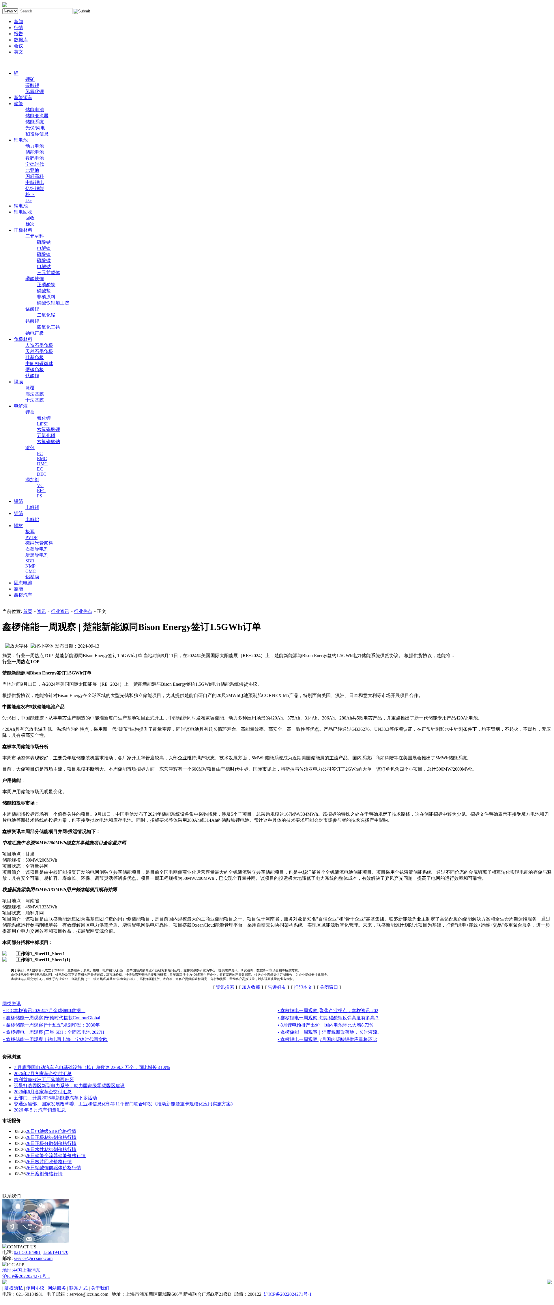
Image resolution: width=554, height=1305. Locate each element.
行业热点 (83, 611)
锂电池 (21, 139)
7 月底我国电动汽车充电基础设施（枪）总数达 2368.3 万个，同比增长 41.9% (92, 1067)
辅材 (18, 525)
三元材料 (34, 236)
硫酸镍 (44, 254)
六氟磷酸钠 (48, 441)
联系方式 (78, 1288)
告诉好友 (277, 987)
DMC (42, 463)
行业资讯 (60, 611)
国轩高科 (34, 176)
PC (40, 453)
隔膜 (18, 381)
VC (40, 485)
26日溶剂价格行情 (44, 1173)
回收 (30, 217)
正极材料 (23, 230)
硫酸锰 (44, 260)
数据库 (21, 39)
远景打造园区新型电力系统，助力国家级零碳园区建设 (69, 1085)
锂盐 (30, 412)
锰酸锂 (32, 308)
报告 (18, 33)
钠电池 (21, 205)
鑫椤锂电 (11, 62)
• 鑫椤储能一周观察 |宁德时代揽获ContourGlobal (51, 1017)
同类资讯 (11, 1003)
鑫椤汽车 (23, 594)
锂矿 (30, 79)
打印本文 (303, 987)
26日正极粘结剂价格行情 (51, 1137)
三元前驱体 (48, 272)
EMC (42, 458)
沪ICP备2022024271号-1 (26, 1276)
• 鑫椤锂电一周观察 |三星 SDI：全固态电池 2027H (53, 1032)
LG (28, 200)
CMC (30, 571)
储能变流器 (36, 115)
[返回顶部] (2, 1299)
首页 (27, 611)
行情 (18, 27)
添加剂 (32, 479)
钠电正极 (34, 333)
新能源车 (23, 97)
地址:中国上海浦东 (21, 1270)
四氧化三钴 (48, 327)
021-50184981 (27, 1252)
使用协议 (35, 1288)
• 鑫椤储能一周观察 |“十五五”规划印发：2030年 (51, 1025)
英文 (18, 51)
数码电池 (34, 158)
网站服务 (57, 1288)
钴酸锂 (32, 321)
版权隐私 (13, 1288)
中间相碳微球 (39, 363)
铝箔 (18, 513)
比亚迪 (32, 170)
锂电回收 (23, 211)
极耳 (30, 531)
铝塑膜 (32, 576)
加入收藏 (251, 987)
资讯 (41, 611)
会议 (18, 45)
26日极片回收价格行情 (49, 1161)
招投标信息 (36, 133)
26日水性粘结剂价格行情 (51, 1149)
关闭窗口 (329, 987)
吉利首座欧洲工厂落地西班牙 (44, 1079)
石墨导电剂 (36, 548)
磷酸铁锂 (34, 278)
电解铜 (32, 507)
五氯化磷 (46, 435)
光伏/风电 (35, 127)
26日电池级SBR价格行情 (51, 1131)
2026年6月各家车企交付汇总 (43, 1091)
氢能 (18, 588)
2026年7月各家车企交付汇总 (43, 1073)
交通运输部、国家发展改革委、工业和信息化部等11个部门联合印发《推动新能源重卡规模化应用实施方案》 (124, 1103)
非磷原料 (46, 296)
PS (39, 495)
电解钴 (44, 266)
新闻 (18, 21)
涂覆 (30, 387)
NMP (30, 566)
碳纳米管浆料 (39, 542)
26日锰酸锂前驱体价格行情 (53, 1167)
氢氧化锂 (34, 91)
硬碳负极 (34, 369)
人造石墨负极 (39, 345)
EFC (41, 490)
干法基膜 (34, 399)
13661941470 (55, 1252)
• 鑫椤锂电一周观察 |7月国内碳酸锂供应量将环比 (327, 1039)
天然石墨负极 (39, 351)
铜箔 (18, 501)
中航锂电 (34, 182)
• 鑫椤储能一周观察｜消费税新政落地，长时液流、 (330, 1032)
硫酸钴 (44, 242)
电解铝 (32, 519)
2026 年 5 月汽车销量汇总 (40, 1109)
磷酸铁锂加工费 (53, 302)
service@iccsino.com (33, 1258)
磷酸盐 (44, 290)
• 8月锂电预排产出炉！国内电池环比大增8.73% (325, 1025)
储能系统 (34, 121)
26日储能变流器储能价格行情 (56, 1155)
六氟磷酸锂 (48, 429)
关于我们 (100, 1288)
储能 (18, 103)
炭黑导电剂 (36, 555)
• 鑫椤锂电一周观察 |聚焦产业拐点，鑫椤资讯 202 (328, 1010)
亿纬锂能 (34, 188)
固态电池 (23, 582)
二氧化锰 (46, 315)
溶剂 (30, 447)
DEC (41, 474)
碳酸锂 (32, 85)
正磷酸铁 (46, 284)
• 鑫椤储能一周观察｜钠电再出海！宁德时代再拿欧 (55, 1039)
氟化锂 (44, 418)
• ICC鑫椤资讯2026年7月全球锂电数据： (44, 1010)
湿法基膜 (34, 393)
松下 (30, 194)
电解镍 (44, 248)
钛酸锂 (32, 375)
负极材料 (23, 339)
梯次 (30, 224)
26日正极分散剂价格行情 (51, 1143)
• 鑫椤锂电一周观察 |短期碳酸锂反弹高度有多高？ (328, 1017)
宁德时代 (34, 164)
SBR (29, 560)
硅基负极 (34, 357)
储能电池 (34, 109)
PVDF (31, 537)
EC (40, 468)
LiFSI (42, 423)
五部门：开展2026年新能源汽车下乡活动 (55, 1097)
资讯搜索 (225, 987)
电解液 (21, 406)
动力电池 (34, 146)
